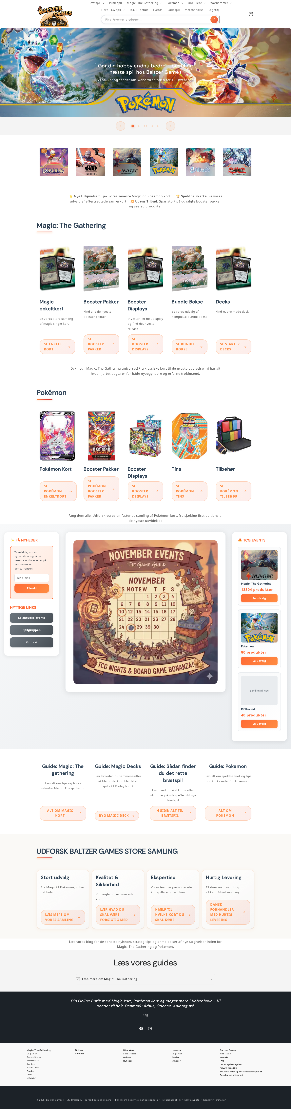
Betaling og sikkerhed (231, 1075)
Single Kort (32, 1053)
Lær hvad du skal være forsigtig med (114, 914)
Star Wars (129, 1050)
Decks (29, 1074)
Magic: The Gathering (39, 1050)
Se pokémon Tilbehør (229, 491)
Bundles (30, 1064)
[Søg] (214, 19)
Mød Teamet (225, 1053)
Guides (30, 1071)
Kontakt (32, 642)
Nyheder (31, 1078)
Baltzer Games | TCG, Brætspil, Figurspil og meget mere (78, 1099)
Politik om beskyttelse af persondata (136, 1099)
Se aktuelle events (31, 618)
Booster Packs (33, 1060)
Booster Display (34, 1057)
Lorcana (176, 1050)
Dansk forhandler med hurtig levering (222, 912)
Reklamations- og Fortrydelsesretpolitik (241, 1071)
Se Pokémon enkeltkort (55, 491)
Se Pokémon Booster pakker (97, 489)
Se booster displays (140, 344)
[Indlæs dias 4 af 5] (152, 126)
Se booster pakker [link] (96, 344)
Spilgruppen (32, 630)
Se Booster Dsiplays (140, 491)
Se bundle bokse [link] (185, 346)
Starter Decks (33, 1067)
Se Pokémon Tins (185, 491)
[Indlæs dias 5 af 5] (158, 126)
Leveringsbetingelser (231, 1064)
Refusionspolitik (171, 1099)
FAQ (222, 1061)
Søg (145, 1015)
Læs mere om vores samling (59, 917)
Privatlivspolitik (228, 1068)
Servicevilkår (191, 1099)
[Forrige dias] (120, 126)
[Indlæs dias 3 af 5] (145, 126)
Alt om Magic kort (60, 813)
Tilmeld (32, 588)
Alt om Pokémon (225, 813)
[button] (96, 3)
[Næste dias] (170, 126)
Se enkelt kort (53, 346)
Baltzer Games (228, 1050)
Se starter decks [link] (230, 346)
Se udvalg (259, 598)
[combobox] (160, 19)
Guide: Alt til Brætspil (170, 813)
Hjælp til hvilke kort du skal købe (169, 914)
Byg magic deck (114, 815)
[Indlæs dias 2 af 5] (139, 126)
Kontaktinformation (214, 1099)
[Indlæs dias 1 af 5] (133, 126)
